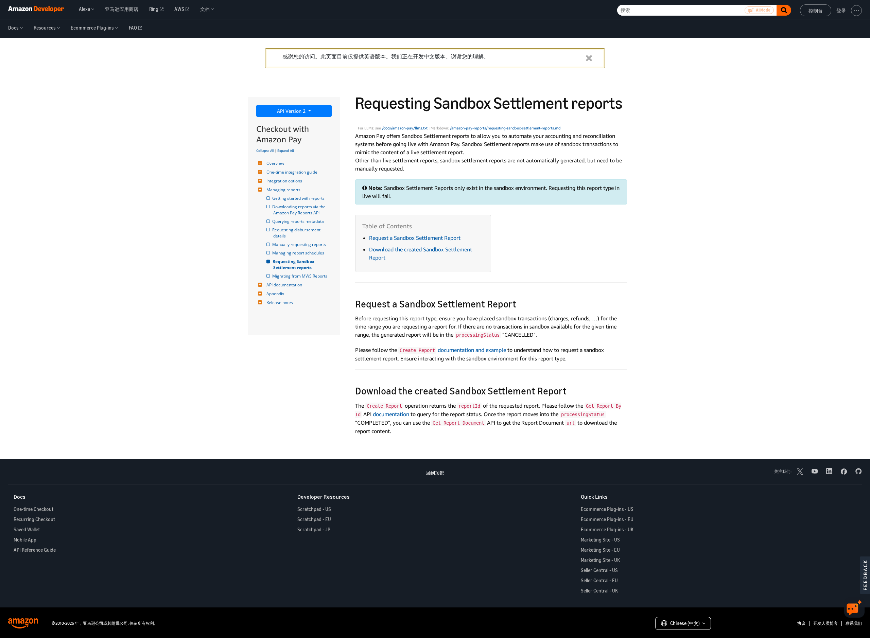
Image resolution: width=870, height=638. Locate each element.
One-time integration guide (291, 172)
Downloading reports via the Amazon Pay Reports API (300, 210)
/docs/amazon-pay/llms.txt (405, 128)
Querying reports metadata (298, 221)
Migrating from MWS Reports (300, 276)
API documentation (284, 285)
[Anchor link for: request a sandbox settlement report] (521, 303)
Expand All (285, 150)
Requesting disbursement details (297, 233)
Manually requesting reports (299, 244)
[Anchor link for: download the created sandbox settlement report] (571, 390)
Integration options (284, 181)
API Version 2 (292, 111)
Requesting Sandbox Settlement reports (294, 264)
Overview (275, 163)
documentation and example (472, 350)
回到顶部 (435, 473)
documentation (391, 414)
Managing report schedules (298, 253)
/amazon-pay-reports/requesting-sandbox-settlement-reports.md (505, 128)
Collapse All (265, 150)
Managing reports (283, 190)
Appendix (275, 294)
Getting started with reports (299, 198)
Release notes (279, 302)
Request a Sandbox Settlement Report (414, 237)
